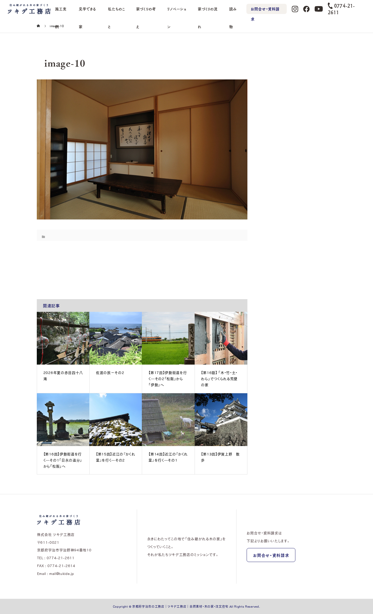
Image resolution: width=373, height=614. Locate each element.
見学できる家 (87, 12)
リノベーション (177, 12)
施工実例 (60, 12)
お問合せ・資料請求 (265, 10)
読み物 (233, 12)
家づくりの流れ (207, 12)
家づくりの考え (146, 12)
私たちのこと (116, 12)
